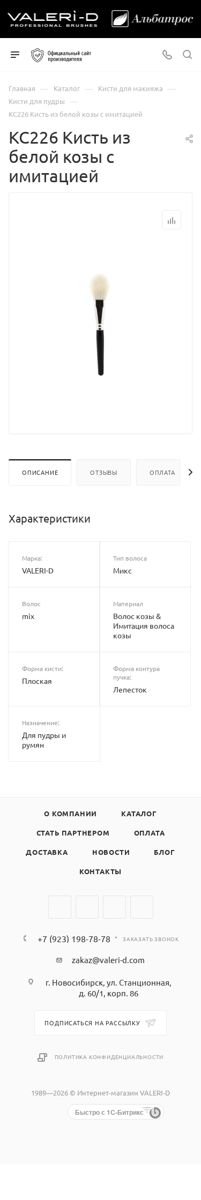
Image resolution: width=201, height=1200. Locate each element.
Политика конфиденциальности (109, 1057)
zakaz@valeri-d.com (108, 960)
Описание (40, 472)
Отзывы (103, 472)
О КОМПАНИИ (70, 813)
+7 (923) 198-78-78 (74, 938)
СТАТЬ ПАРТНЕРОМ (73, 832)
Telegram (87, 907)
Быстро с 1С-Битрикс (109, 1112)
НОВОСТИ (111, 851)
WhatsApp (114, 907)
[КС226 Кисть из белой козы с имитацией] (101, 323)
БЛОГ (164, 851)
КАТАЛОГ (139, 813)
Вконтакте (59, 907)
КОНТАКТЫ (100, 871)
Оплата (162, 472)
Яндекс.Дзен (141, 907)
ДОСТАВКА (47, 851)
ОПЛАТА (149, 832)
